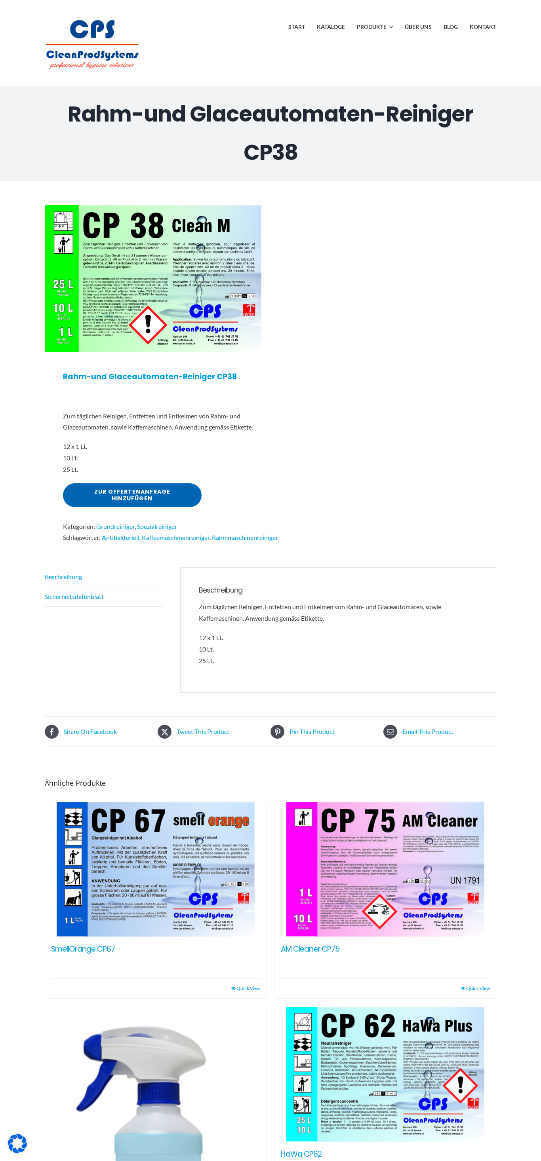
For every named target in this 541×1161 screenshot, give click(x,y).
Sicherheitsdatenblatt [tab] (74, 596)
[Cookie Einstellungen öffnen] (17, 1150)
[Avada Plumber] (92, 19)
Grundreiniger (115, 526)
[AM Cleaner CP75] (385, 869)
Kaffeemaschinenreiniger (176, 537)
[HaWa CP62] (385, 1074)
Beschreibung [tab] (63, 576)
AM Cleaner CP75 (310, 949)
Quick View (248, 988)
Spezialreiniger (157, 526)
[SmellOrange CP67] (155, 869)
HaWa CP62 (301, 1154)
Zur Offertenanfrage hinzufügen (132, 495)
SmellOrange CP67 (83, 949)
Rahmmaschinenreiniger (245, 537)
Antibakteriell (120, 537)
